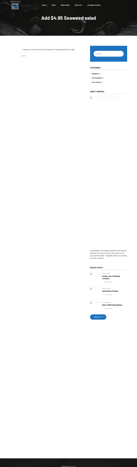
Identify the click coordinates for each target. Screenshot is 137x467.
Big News (95, 74)
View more (97, 317)
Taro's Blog (96, 82)
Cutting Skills (97, 78)
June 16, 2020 (106, 273)
